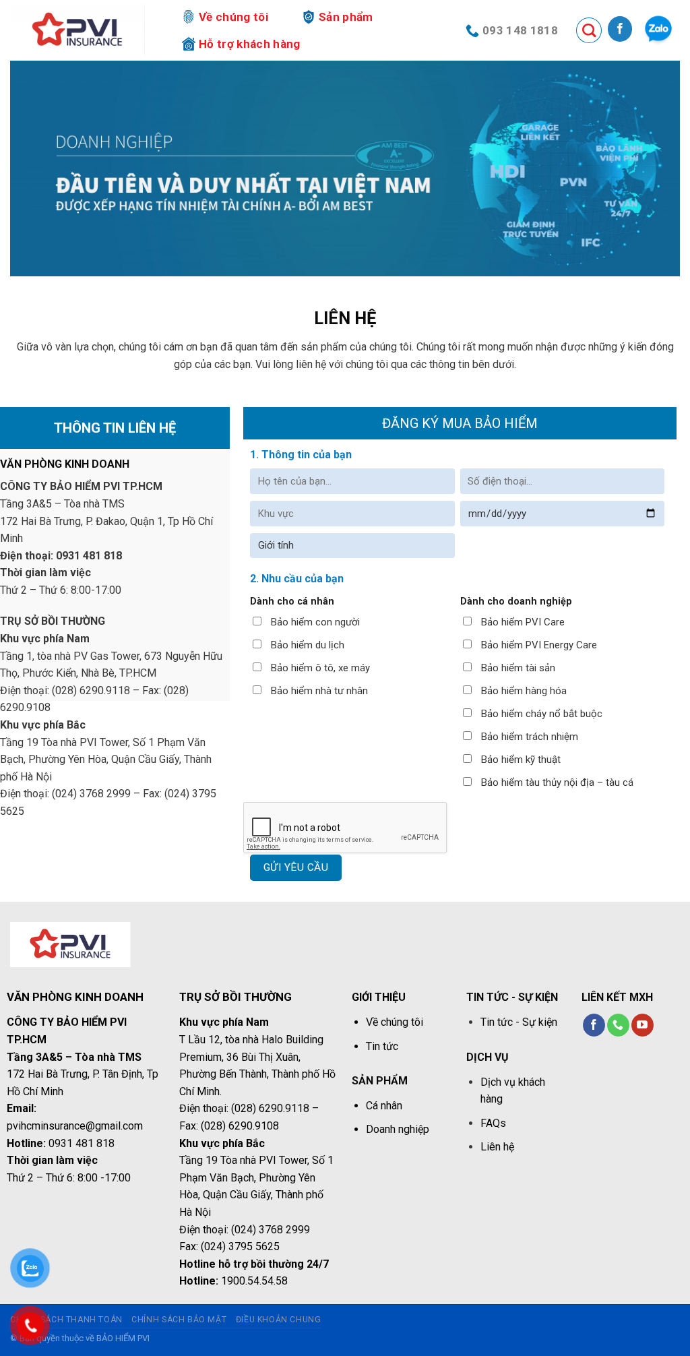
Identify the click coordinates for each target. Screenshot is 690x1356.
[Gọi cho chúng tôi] (618, 1025)
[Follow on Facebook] (619, 29)
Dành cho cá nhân (292, 601)
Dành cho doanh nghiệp (516, 601)
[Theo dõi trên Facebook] (594, 1025)
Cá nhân (384, 1105)
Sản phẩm (346, 17)
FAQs (493, 1123)
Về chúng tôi (233, 17)
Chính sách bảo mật (178, 1319)
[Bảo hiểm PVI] (77, 30)
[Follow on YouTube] (658, 29)
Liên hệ (497, 1146)
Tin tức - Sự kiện (518, 1022)
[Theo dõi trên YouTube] (642, 1025)
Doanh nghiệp (397, 1129)
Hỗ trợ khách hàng (250, 44)
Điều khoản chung (278, 1319)
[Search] (589, 30)
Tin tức (382, 1046)
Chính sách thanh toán (66, 1319)
